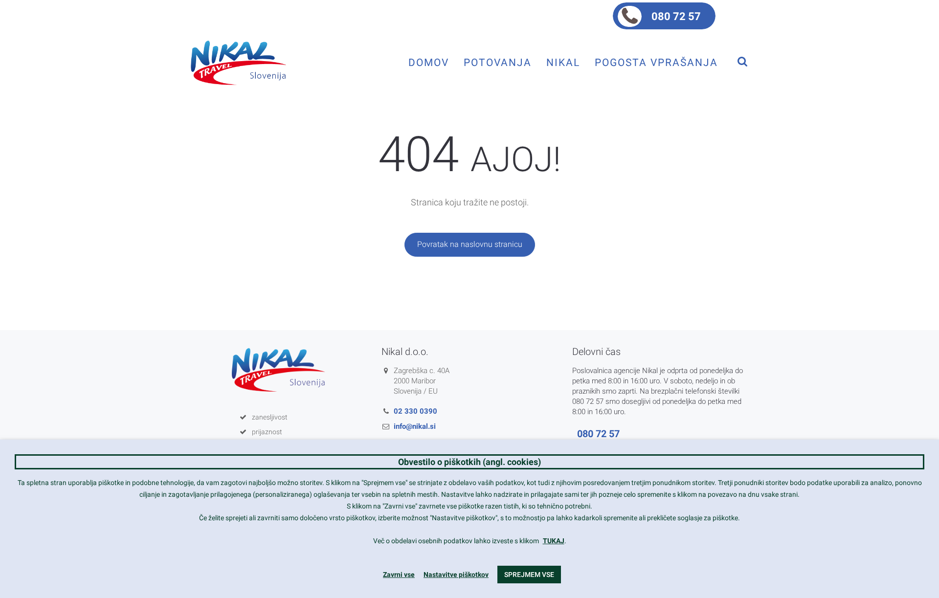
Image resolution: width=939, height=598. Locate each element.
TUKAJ (553, 541)
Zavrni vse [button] (399, 574)
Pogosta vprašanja (656, 62)
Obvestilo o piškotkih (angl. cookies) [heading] (469, 462)
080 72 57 (676, 16)
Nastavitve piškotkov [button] (456, 574)
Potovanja (498, 62)
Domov (428, 62)
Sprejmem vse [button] (529, 574)
